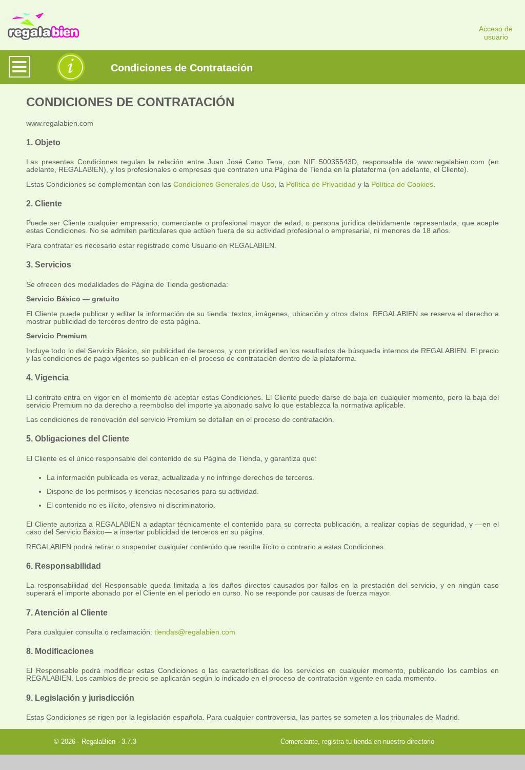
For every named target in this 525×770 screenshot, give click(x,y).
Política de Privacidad (321, 184)
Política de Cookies (402, 184)
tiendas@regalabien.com (194, 632)
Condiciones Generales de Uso (223, 184)
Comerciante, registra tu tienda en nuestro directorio (357, 741)
